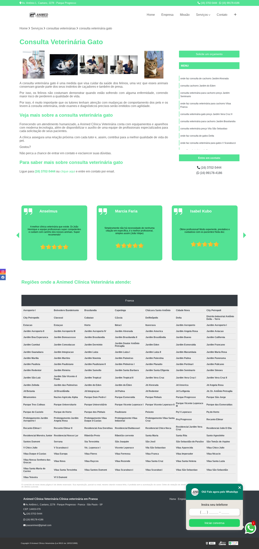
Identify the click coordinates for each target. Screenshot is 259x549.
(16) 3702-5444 (208, 3)
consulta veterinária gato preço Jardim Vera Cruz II (206, 114)
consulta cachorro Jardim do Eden (198, 85)
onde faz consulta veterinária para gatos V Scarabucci (208, 143)
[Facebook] (3, 277)
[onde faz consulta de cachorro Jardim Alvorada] (34, 65)
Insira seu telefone (214, 504)
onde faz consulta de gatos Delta (197, 135)
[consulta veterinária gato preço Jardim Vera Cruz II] (154, 65)
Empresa (167, 14)
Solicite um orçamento (209, 54)
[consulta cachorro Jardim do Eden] (64, 65)
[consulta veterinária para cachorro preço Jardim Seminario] (94, 65)
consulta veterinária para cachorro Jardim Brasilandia (207, 121)
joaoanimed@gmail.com (38, 525)
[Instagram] (3, 271)
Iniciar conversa (214, 523)
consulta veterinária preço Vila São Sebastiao (203, 128)
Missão (185, 14)
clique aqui (67, 171)
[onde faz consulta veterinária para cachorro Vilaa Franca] (124, 65)
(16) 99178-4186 (230, 3)
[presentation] (12, 250)
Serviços (202, 14)
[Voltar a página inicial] (38, 14)
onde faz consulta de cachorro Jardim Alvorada (204, 78)
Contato (222, 14)
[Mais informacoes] (235, 15)
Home (151, 14)
